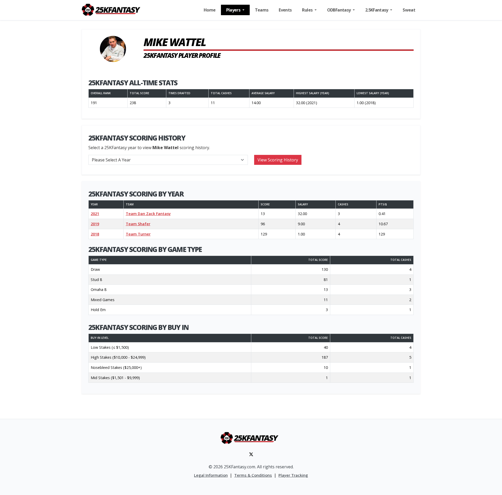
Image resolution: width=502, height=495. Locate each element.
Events (285, 10)
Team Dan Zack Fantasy (148, 213)
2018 (95, 234)
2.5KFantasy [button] (377, 10)
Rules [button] (307, 10)
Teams (262, 10)
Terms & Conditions (253, 475)
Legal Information (211, 475)
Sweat (409, 10)
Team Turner (138, 234)
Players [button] (233, 10)
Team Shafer (138, 223)
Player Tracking (293, 475)
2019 (95, 223)
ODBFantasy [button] (339, 10)
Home (209, 10)
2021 (95, 213)
